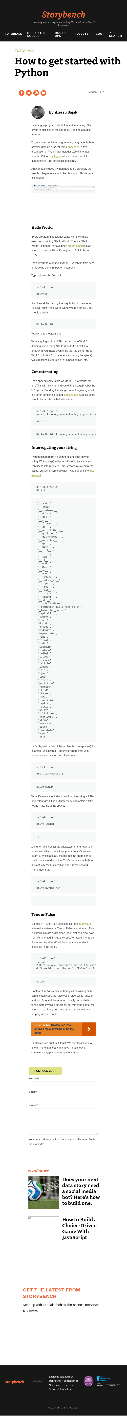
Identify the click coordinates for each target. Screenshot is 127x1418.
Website (34, 1078)
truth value (85, 923)
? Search (115, 34)
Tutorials (13, 33)
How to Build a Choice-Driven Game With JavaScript (79, 1228)
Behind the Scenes (36, 34)
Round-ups (61, 34)
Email (33, 1091)
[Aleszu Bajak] (38, 112)
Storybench (63, 14)
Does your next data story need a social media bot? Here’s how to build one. (81, 1191)
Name (33, 1105)
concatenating (72, 394)
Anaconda (73, 147)
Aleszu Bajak (66, 112)
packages (55, 156)
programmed (75, 246)
